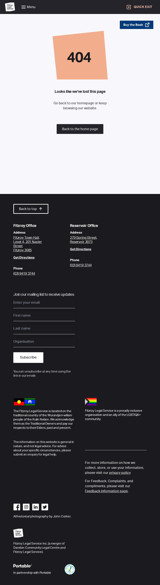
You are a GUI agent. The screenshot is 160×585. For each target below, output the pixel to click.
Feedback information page (106, 491)
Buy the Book (133, 24)
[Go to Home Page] (10, 7)
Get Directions (24, 257)
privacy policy (120, 472)
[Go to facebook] (16, 507)
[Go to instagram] (26, 507)
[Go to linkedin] (35, 507)
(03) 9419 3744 (24, 273)
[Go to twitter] (44, 507)
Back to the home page (80, 129)
